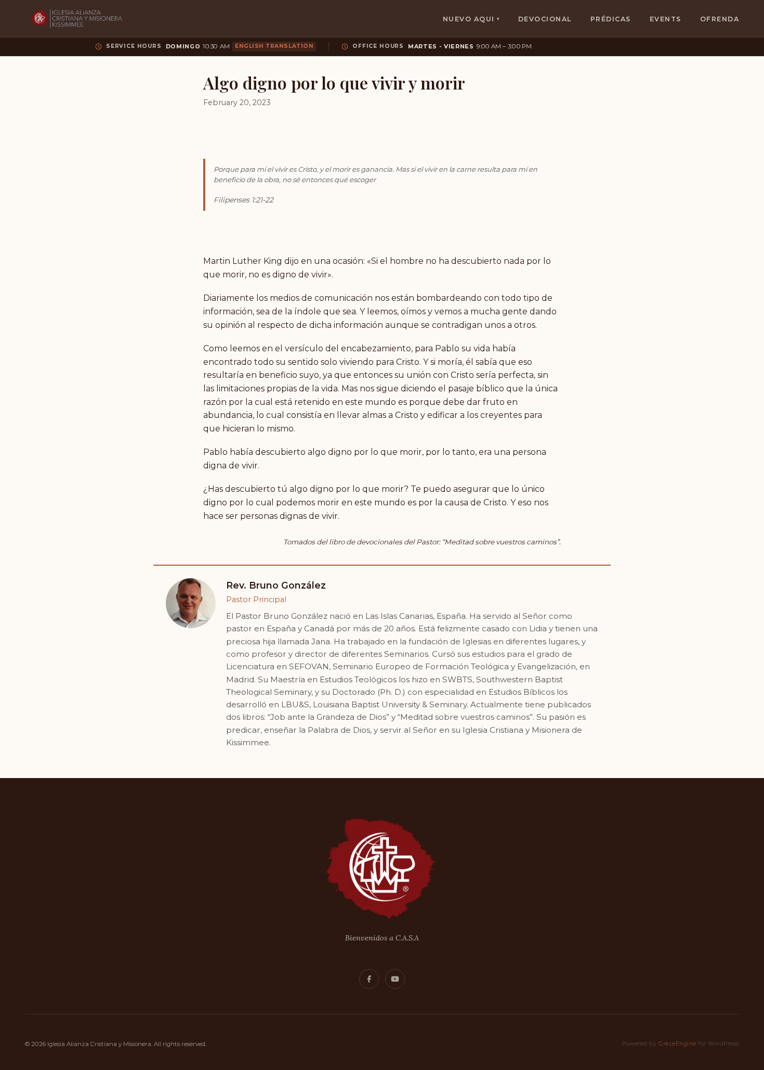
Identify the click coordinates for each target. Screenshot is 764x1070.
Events (665, 19)
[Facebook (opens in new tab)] (369, 979)
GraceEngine (677, 1043)
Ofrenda (719, 19)
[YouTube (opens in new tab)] (395, 979)
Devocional (545, 19)
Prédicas (610, 19)
